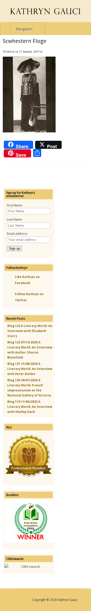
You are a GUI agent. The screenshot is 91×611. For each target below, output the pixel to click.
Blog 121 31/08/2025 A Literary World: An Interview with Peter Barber (29, 369)
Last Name (14, 219)
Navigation (24, 29)
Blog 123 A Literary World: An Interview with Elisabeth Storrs (29, 331)
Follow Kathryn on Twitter (29, 297)
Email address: (17, 234)
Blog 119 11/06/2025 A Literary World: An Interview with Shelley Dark (29, 407)
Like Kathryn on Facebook (27, 280)
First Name (14, 205)
